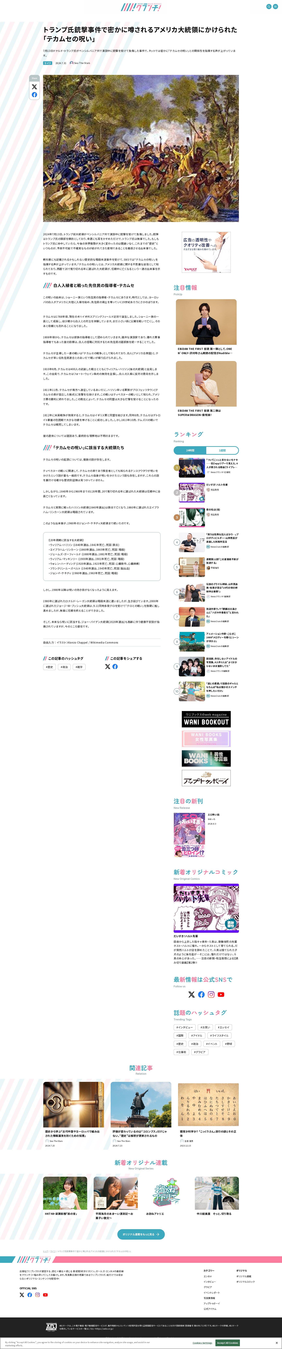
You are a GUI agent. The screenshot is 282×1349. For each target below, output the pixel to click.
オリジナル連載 (243, 1276)
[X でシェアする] (34, 86)
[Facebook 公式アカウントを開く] (29, 1295)
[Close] (276, 1342)
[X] (191, 994)
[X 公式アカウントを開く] (22, 1295)
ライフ (47, 63)
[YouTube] (221, 994)
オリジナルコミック (245, 1281)
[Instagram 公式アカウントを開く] (37, 1295)
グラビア (208, 1287)
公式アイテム (210, 1308)
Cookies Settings (202, 1342)
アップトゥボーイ (212, 1303)
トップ (45, 1251)
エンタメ (208, 1276)
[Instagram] (211, 994)
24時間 (190, 450)
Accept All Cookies (227, 1342)
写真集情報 (209, 1298)
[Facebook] (201, 994)
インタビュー (210, 1281)
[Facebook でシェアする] (34, 94)
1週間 (222, 450)
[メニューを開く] (275, 6)
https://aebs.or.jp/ (105, 1328)
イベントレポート (212, 1292)
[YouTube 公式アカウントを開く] (45, 1295)
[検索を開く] (269, 6)
